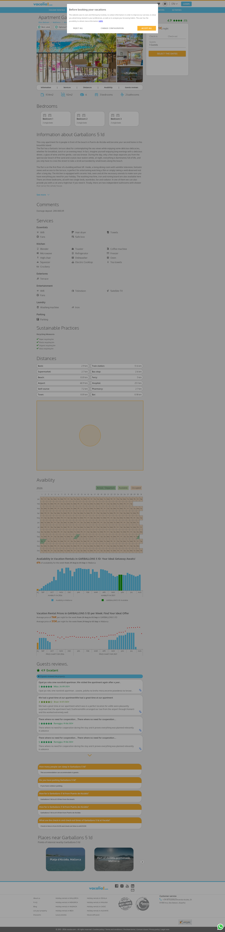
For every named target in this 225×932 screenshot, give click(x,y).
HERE (101, 21)
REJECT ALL (78, 28)
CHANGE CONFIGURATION (112, 28)
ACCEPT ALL (147, 28)
